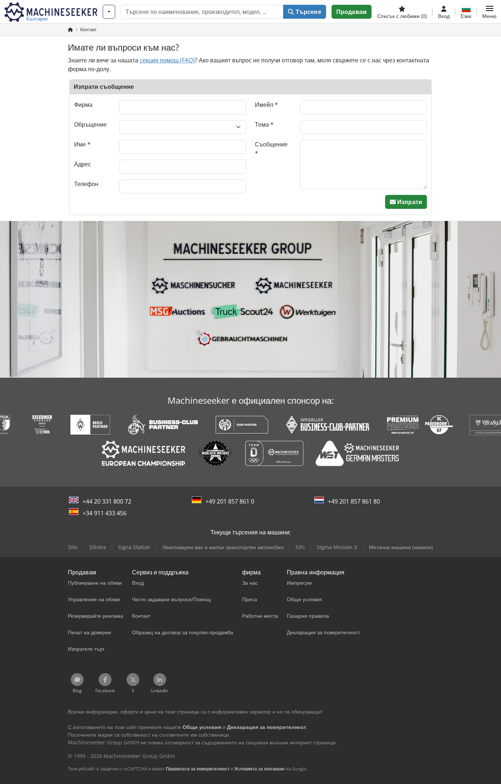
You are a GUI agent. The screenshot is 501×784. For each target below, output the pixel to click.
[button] (489, 12)
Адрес (82, 164)
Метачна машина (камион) (401, 547)
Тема (262, 124)
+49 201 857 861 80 (354, 501)
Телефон (86, 184)
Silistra (97, 547)
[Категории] (109, 12)
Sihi (300, 547)
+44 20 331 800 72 (107, 501)
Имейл (264, 105)
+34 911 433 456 (105, 513)
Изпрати (409, 202)
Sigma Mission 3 (337, 547)
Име (80, 144)
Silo (72, 547)
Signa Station (134, 547)
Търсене (307, 12)
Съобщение (271, 144)
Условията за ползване (259, 769)
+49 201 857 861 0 (229, 501)
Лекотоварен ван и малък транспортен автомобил (223, 547)
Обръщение (90, 124)
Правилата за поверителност (198, 769)
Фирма (83, 105)
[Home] (70, 29)
